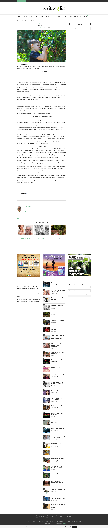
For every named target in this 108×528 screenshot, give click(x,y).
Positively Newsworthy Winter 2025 (57, 414)
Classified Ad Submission (50, 521)
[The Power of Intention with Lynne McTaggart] (46, 468)
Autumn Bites (54, 451)
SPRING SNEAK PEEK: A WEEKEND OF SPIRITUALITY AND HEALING (58, 384)
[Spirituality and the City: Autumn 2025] (46, 460)
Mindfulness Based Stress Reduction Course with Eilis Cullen (58, 506)
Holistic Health (49, 23)
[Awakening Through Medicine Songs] (46, 475)
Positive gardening (49, 197)
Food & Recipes (25, 20)
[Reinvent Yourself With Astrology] (46, 299)
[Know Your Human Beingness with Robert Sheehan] (46, 483)
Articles (36, 16)
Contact (76, 16)
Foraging (34, 197)
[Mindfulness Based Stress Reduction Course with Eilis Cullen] (46, 506)
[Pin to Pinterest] (44, 202)
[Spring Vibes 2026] (46, 369)
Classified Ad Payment (61, 521)
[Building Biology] (46, 392)
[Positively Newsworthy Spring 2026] (46, 361)
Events (53, 16)
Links (69, 521)
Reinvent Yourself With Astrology (57, 298)
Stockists (35, 521)
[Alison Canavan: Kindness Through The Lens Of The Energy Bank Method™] (46, 337)
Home (19, 16)
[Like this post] (39, 202)
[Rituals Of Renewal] (58, 230)
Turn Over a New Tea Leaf (58, 489)
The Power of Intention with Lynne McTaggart (57, 467)
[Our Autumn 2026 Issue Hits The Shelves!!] (25, 230)
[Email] (90, 1)
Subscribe (59, 16)
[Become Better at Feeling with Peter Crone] (46, 437)
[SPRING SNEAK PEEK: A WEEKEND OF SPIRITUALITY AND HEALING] (46, 384)
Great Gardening (42, 23)
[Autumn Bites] (46, 452)
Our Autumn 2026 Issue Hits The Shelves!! (58, 291)
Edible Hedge (20, 197)
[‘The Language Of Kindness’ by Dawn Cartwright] (46, 345)
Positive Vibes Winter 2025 (58, 428)
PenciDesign (64, 523)
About (65, 16)
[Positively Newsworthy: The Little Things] (46, 407)
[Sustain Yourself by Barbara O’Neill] (46, 422)
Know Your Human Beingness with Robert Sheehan (57, 483)
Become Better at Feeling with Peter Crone (58, 436)
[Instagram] (88, 1)
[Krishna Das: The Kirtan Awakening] (46, 329)
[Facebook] (85, 1)
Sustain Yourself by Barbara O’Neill (56, 421)
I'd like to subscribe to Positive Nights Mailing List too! (79, 294)
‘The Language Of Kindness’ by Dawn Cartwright (56, 345)
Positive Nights (45, 16)
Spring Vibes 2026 (55, 367)
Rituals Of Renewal (58, 237)
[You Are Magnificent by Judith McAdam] (46, 400)
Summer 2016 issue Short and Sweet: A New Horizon (58, 498)
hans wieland (41, 197)
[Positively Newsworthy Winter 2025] (46, 415)
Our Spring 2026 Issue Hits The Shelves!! (58, 375)
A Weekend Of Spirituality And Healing (57, 306)
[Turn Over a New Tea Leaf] (46, 491)
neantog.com (20, 190)
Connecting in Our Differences (56, 444)
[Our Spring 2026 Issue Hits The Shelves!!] (46, 376)
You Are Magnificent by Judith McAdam (57, 399)
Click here (27, 294)
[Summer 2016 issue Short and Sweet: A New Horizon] (46, 499)
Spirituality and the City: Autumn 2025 (57, 459)
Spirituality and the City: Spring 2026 (57, 353)
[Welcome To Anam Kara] (46, 322)
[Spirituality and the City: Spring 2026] (46, 354)
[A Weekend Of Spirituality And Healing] (41, 230)
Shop (71, 16)
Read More (80, 526)
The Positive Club (27, 16)
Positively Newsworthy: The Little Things (57, 406)
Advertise (41, 521)
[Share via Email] (45, 202)
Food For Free (27, 197)
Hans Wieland (39, 27)
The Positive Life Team (76, 521)
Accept (74, 526)
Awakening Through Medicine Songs (56, 474)
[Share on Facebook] (41, 202)
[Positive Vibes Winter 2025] (46, 430)
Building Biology (55, 390)
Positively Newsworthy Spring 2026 (57, 360)
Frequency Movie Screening (55, 283)
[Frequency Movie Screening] (46, 284)
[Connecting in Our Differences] (46, 445)
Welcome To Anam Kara (57, 320)
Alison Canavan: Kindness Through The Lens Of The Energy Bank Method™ (58, 337)
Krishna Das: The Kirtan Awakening (57, 328)
